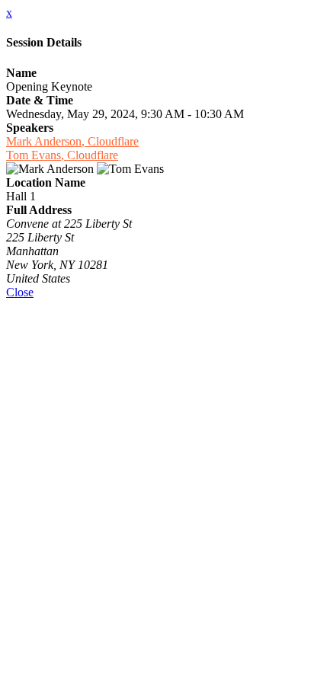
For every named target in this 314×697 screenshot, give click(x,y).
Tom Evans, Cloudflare (62, 155)
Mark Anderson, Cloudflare (72, 141)
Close (20, 292)
